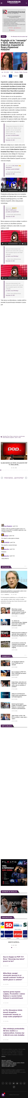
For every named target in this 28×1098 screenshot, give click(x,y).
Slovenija (25, 72)
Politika (20, 72)
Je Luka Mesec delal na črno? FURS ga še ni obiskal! (18, 663)
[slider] (13, 190)
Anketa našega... (14, 942)
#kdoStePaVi (9, 167)
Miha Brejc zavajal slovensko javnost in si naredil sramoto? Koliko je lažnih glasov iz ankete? (19, 611)
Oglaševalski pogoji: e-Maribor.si (9, 1065)
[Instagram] (10, 1083)
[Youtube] (13, 1083)
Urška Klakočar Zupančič (8, 437)
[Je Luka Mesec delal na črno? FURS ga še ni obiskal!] (5, 663)
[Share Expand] (21, 76)
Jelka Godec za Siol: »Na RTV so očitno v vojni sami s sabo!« (19, 717)
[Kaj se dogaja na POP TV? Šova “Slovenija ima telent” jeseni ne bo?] (5, 673)
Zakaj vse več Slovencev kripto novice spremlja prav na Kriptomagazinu (19, 695)
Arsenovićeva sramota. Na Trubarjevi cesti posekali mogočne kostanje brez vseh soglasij (19, 645)
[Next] (25, 566)
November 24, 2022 (10, 140)
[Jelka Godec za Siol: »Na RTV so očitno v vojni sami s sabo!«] (5, 717)
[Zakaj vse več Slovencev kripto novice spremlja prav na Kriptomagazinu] (5, 695)
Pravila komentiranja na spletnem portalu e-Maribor (13, 1062)
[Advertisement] (14, 371)
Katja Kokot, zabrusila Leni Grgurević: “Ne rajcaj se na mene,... (14, 903)
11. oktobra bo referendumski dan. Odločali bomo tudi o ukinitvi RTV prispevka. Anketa (19, 623)
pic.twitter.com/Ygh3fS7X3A (12, 211)
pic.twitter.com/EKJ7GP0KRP (12, 169)
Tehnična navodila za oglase (8, 1066)
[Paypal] (14, 1087)
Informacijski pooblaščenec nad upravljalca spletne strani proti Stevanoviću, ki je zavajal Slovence (13, 591)
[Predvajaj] (3, 190)
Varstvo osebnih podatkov (7, 1061)
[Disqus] (14, 501)
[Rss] (21, 1083)
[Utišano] (22, 190)
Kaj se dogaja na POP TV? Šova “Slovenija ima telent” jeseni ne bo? (19, 673)
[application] (14, 185)
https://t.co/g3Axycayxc (11, 210)
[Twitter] (6, 1083)
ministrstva (15, 436)
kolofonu (3, 1056)
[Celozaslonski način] (25, 190)
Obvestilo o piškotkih (6, 1060)
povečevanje (22, 436)
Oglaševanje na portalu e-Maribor (9, 1064)
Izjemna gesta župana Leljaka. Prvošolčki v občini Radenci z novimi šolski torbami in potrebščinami (19, 706)
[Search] (26, 3)
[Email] (17, 1083)
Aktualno (17, 72)
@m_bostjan (15, 165)
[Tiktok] (24, 1083)
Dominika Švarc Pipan (8, 436)
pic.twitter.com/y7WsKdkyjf (12, 256)
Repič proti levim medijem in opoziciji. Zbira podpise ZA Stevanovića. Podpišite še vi (19, 634)
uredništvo (7, 594)
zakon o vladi (18, 437)
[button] (8, 36)
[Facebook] (3, 1083)
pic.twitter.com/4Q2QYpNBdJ (12, 135)
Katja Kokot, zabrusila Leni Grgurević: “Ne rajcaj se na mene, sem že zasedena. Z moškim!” (19, 684)
